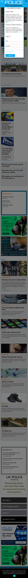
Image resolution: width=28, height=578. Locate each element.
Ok (14, 575)
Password (7, 46)
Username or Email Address (14, 40)
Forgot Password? (9, 51)
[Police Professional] (14, 3)
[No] (26, 573)
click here (11, 21)
